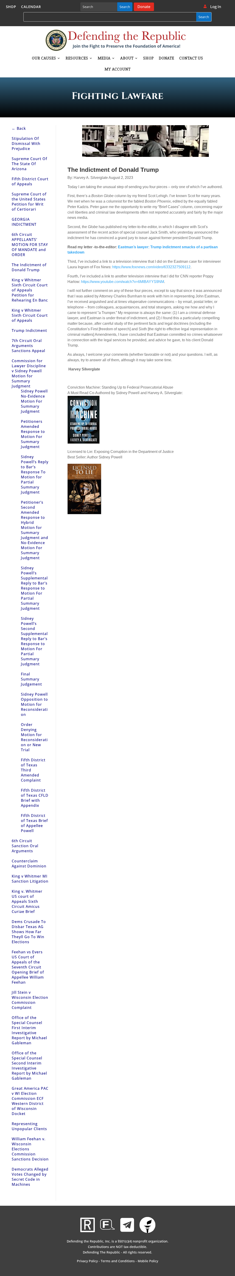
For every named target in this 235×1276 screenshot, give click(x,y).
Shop (11, 7)
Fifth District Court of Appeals (30, 181)
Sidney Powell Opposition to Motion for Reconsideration (34, 704)
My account (118, 70)
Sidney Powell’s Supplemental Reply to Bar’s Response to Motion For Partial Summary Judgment (34, 588)
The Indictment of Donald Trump (29, 267)
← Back (19, 128)
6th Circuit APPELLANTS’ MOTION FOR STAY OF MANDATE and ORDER (30, 244)
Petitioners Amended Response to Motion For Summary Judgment (33, 434)
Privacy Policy (87, 1261)
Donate (143, 6)
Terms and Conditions (118, 1261)
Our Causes (44, 58)
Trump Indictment (29, 330)
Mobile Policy (148, 1261)
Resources (77, 58)
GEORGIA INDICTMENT (24, 222)
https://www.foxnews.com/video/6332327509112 (151, 267)
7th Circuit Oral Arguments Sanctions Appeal (28, 345)
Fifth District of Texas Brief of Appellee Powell (34, 823)
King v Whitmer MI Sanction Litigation (30, 879)
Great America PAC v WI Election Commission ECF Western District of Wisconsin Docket (30, 1101)
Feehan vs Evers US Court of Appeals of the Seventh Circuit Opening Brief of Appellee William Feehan (28, 967)
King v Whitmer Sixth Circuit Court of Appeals (30, 315)
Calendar (31, 7)
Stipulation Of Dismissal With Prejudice (26, 143)
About (127, 58)
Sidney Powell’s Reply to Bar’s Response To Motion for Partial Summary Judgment (34, 474)
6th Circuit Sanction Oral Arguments (25, 845)
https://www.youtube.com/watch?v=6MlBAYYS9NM (122, 282)
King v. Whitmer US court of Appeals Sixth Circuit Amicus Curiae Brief (27, 901)
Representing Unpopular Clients (29, 1126)
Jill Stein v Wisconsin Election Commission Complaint (30, 1000)
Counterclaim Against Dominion (29, 863)
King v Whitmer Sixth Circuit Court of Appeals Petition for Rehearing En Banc (30, 290)
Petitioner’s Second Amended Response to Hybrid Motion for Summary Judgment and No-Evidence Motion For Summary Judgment (34, 530)
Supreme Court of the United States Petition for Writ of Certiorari (29, 202)
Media (104, 58)
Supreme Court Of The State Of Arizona (29, 163)
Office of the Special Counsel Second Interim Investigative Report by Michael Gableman (29, 1065)
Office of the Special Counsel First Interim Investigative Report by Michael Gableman (29, 1030)
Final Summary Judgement (31, 679)
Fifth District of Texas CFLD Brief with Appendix (34, 798)
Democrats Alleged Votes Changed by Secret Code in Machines (30, 1177)
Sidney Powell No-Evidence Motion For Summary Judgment (34, 401)
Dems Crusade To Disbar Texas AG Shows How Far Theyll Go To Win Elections (29, 931)
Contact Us (191, 58)
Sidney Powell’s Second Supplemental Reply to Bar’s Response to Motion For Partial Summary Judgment (34, 641)
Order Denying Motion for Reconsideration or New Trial (34, 737)
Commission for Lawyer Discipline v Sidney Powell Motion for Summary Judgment (29, 373)
